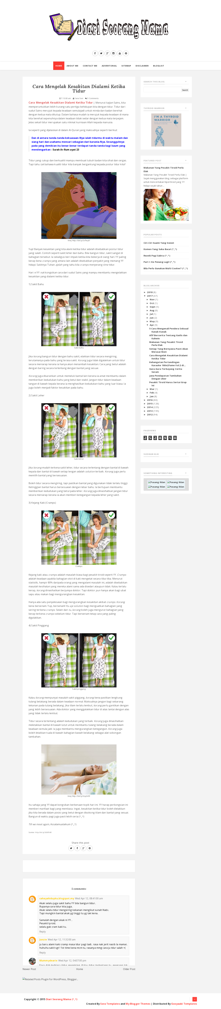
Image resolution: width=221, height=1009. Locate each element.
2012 (150, 414)
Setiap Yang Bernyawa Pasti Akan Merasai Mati (168, 350)
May (152, 321)
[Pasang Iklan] (156, 481)
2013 (150, 410)
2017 (150, 295)
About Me (72, 65)
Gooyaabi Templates (184, 1003)
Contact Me (90, 65)
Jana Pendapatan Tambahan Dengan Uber (165, 377)
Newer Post (29, 969)
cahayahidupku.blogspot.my (56, 898)
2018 (150, 292)
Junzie (43, 939)
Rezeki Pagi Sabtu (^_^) (157, 255)
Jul (151, 313)
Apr (152, 324)
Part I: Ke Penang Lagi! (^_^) (159, 261)
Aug (152, 310)
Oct (152, 303)
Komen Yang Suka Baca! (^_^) (160, 249)
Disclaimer (142, 65)
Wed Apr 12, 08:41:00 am (89, 898)
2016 (150, 399)
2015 (150, 403)
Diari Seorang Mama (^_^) (61, 999)
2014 (150, 407)
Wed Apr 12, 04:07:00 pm (72, 960)
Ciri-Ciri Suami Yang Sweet (159, 242)
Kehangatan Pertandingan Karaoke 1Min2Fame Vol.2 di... (167, 364)
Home (58, 65)
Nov (152, 299)
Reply (42, 931)
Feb (152, 392)
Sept (153, 306)
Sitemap (126, 65)
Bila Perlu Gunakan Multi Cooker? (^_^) (166, 268)
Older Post (129, 969)
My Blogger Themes (138, 1003)
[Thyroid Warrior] (166, 129)
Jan (152, 396)
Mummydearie (48, 960)
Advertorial (109, 65)
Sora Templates (110, 1003)
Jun (152, 317)
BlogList (158, 65)
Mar (152, 388)
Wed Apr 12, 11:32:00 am (62, 939)
